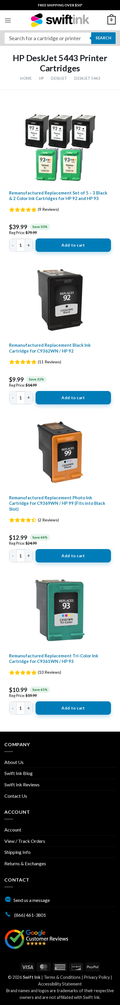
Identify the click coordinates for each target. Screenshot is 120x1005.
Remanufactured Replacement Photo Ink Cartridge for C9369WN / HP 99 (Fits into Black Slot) (57, 503)
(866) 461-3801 (29, 915)
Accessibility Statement (60, 983)
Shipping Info (17, 852)
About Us (14, 762)
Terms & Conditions (62, 977)
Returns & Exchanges (25, 863)
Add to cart (73, 245)
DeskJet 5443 (87, 78)
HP (41, 78)
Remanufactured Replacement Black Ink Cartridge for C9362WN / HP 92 (50, 347)
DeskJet (59, 78)
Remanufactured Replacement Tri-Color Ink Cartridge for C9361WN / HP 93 (53, 658)
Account (12, 829)
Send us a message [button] (31, 900)
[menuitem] (60, 5)
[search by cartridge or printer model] (60, 38)
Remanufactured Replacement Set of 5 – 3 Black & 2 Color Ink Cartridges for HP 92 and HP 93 (58, 195)
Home (26, 78)
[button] (7, 20)
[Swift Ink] (60, 20)
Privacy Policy (97, 977)
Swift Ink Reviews (22, 784)
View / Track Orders (24, 841)
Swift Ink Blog (18, 773)
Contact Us (15, 796)
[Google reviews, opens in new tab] (36, 938)
